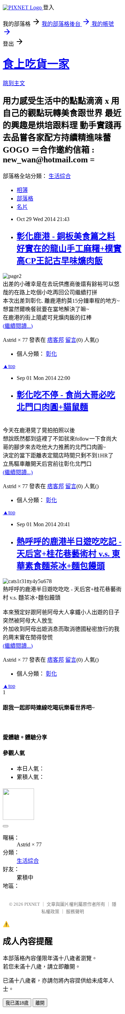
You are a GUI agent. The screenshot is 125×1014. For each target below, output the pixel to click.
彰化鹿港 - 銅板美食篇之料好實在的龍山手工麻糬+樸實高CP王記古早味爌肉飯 (69, 248)
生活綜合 (60, 176)
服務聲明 (75, 911)
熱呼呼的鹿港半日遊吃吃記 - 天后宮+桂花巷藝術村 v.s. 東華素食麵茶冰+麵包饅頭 (69, 554)
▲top (9, 366)
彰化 (51, 354)
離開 (39, 1003)
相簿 (22, 190)
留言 (70, 340)
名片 (22, 207)
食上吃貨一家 (36, 64)
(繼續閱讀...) (18, 326)
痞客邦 (55, 340)
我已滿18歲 (17, 1003)
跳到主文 (14, 83)
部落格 (25, 198)
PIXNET (32, 904)
